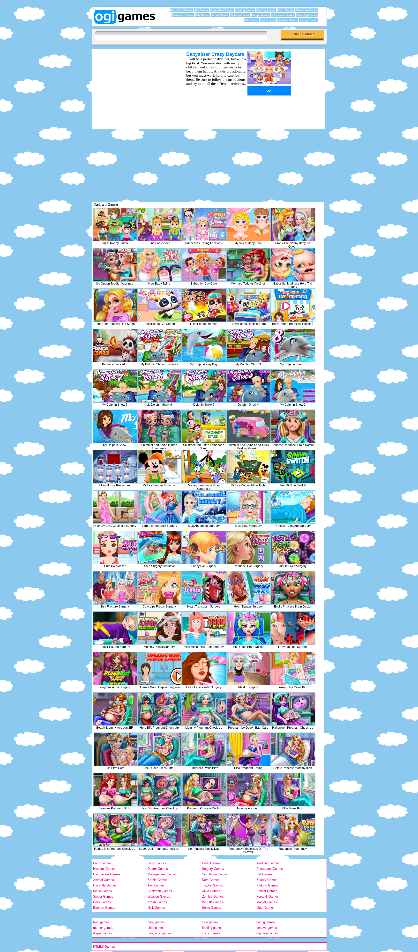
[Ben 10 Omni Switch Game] (293, 466)
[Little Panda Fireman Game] (204, 305)
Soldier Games (266, 891)
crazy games (211, 933)
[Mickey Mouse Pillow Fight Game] (248, 466)
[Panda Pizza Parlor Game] (115, 345)
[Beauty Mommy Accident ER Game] (115, 709)
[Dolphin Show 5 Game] (204, 386)
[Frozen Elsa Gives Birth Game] (293, 668)
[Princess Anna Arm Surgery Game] (293, 507)
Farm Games (102, 863)
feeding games (212, 928)
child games (156, 928)
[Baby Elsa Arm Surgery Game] (115, 628)
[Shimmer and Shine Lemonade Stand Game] (204, 426)
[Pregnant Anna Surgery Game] (115, 668)
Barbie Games (158, 880)
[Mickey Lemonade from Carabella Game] (204, 466)
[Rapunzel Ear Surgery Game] (248, 547)
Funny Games (220, 15)
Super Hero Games (221, 10)
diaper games (102, 933)
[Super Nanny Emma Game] (115, 224)
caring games (265, 922)
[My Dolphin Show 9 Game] (248, 345)
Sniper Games (103, 896)
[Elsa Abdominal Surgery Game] (204, 507)
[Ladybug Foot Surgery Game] (293, 628)
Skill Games (201, 10)
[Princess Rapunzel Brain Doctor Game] (293, 426)
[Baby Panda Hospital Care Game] (248, 305)
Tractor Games (212, 885)
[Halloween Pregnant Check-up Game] (293, 709)
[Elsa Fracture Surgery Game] (115, 588)
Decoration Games (181, 10)
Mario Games (102, 891)
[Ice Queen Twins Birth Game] (159, 749)
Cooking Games (244, 10)
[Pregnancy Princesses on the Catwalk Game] (248, 830)
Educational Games (282, 15)
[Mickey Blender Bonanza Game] (159, 466)
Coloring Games (265, 10)
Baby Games (157, 863)
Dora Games (211, 880)
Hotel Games (211, 863)
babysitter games (160, 933)
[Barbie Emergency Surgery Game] (159, 507)
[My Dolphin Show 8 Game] (293, 345)
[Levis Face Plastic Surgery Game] (204, 668)
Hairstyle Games (105, 885)
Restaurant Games (269, 869)
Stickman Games (160, 891)
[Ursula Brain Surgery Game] (293, 547)
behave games (266, 928)
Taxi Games (156, 885)
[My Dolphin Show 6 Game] (159, 386)
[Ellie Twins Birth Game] (293, 789)
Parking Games (267, 885)
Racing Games (308, 20)
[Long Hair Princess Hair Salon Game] (115, 305)
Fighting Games (240, 15)
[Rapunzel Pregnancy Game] (293, 830)
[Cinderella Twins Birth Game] (204, 749)
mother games (103, 928)
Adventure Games (306, 10)
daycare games (267, 933)
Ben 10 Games (212, 902)
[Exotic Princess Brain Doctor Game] (293, 588)
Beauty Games (266, 880)
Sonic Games (211, 907)
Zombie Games (213, 896)
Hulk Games (156, 907)
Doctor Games (158, 869)
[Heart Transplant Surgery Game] (204, 588)
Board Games (285, 10)
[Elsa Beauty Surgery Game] (248, 507)
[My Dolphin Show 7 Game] (115, 386)
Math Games (265, 907)
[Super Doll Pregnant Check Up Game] (159, 830)
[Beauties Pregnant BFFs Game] (115, 789)
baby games (156, 922)
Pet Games (264, 874)
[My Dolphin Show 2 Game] (293, 386)
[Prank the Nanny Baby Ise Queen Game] (293, 224)
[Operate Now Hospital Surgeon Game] (159, 668)
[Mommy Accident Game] (248, 789)
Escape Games (260, 15)
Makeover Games (182, 15)
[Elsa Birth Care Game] (115, 749)
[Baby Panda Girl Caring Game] (159, 305)
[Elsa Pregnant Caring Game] (248, 749)
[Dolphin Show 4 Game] (248, 386)
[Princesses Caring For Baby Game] (204, 224)
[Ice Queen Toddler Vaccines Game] (115, 265)
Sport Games (268, 20)
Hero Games (102, 902)
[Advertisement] (132, 85)
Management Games (162, 874)
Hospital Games (104, 869)
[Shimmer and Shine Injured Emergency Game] (159, 426)
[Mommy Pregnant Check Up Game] (204, 709)
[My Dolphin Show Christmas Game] (159, 345)
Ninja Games (211, 891)
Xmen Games (157, 902)
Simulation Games (215, 874)
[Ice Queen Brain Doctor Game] (248, 628)
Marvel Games (266, 902)
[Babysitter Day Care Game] (204, 265)
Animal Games (103, 880)
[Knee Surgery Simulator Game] (159, 547)
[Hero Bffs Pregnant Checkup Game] (159, 789)
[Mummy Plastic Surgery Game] (159, 628)
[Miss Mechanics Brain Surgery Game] (204, 628)
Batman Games (104, 907)
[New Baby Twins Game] (159, 265)
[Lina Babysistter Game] (159, 224)
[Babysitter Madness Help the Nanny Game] (293, 265)
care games (210, 922)
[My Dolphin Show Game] (115, 426)
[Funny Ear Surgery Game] (204, 547)
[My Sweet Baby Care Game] (248, 224)
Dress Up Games (306, 15)
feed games (101, 922)
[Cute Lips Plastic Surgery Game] (159, 588)
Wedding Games (268, 863)
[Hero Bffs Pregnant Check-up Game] (159, 709)
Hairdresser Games (106, 874)
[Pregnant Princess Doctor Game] (204, 789)
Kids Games (202, 15)
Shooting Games (288, 20)
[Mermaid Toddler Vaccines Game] (248, 265)
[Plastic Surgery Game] (248, 668)
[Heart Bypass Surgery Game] (248, 588)
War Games (251, 20)
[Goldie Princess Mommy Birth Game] (293, 749)
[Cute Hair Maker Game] (115, 547)
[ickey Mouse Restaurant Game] (115, 466)
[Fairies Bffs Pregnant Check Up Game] (115, 830)
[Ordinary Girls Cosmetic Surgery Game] (115, 507)
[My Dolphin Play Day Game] (204, 345)
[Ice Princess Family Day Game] (204, 830)
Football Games (267, 896)
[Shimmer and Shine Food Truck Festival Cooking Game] (248, 426)
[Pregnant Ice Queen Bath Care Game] (248, 709)
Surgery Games (213, 869)
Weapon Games (159, 896)
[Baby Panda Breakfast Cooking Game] (293, 305)
